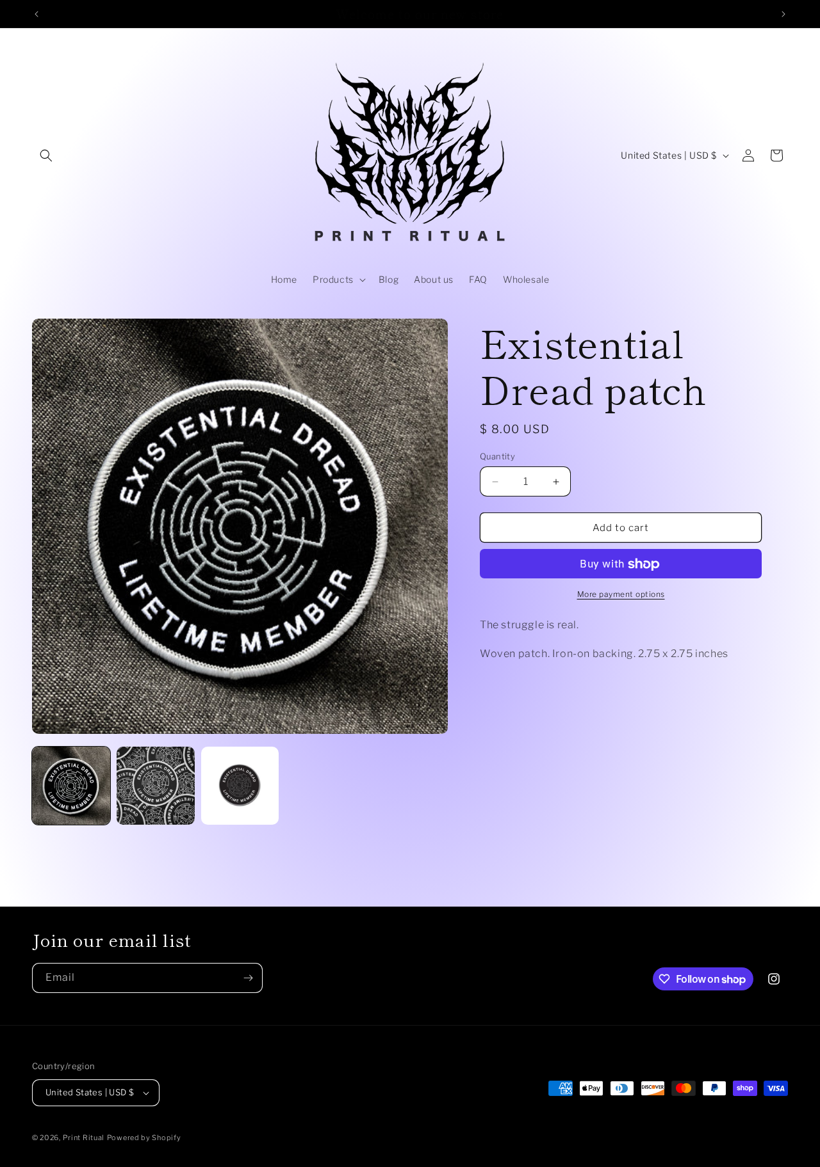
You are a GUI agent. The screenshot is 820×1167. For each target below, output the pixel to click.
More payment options (621, 594)
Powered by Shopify (144, 1137)
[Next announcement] (783, 14)
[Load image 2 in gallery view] (156, 786)
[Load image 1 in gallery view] (71, 786)
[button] (46, 155)
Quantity (497, 456)
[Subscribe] (248, 978)
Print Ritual (83, 1137)
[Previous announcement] (36, 14)
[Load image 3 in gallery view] (240, 786)
